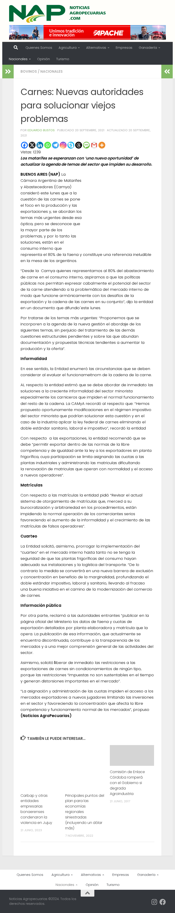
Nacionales (18, 59)
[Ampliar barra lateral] (8, 71)
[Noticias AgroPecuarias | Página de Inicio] (58, 14)
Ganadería (148, 47)
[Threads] (78, 145)
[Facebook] (24, 145)
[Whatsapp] (47, 145)
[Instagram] (63, 145)
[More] (101, 145)
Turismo (62, 59)
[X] (32, 145)
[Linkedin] (39, 145)
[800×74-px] (87, 32)
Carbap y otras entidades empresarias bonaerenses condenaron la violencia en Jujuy (36, 809)
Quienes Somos (39, 47)
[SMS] (86, 145)
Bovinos (29, 71)
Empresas (124, 47)
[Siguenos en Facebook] (163, 902)
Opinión (43, 59)
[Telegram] (55, 145)
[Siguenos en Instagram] (154, 902)
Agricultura (68, 47)
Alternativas (96, 47)
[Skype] (70, 145)
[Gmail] (94, 145)
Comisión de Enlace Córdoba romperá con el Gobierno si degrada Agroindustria (127, 782)
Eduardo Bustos (41, 130)
